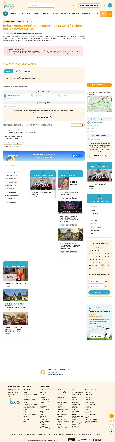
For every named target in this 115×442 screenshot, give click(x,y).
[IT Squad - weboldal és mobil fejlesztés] (97, 439)
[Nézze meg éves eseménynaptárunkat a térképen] (109, 14)
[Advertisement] (44, 356)
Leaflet (110, 111)
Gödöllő (13, 33)
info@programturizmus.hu (46, 53)
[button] (99, 104)
